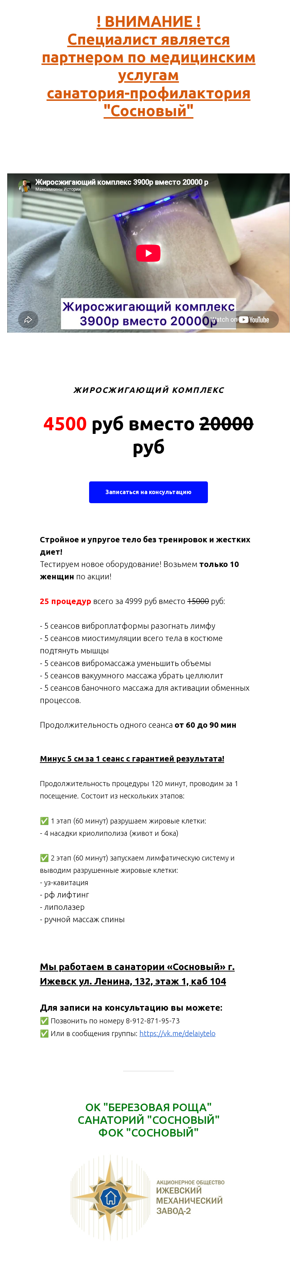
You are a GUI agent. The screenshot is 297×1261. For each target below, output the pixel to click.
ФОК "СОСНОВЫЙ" (149, 1132)
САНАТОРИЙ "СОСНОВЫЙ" (149, 1120)
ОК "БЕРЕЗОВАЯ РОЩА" (148, 1107)
